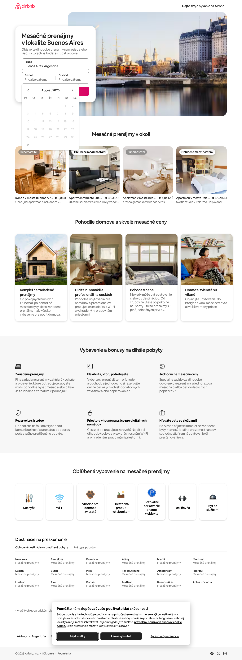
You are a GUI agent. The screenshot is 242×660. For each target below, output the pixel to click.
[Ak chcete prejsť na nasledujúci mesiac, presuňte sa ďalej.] (72, 90)
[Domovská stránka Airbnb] (25, 6)
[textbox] (38, 79)
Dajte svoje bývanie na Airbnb (203, 6)
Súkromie (48, 653)
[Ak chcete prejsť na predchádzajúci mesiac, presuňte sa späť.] (28, 90)
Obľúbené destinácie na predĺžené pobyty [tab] (41, 547)
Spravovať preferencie (165, 636)
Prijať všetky (77, 636)
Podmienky (64, 653)
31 (28, 145)
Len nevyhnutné (121, 636)
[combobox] (55, 66)
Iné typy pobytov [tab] (85, 547)
